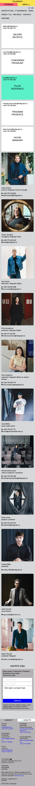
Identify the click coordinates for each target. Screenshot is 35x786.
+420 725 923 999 (9, 287)
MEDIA (30, 11)
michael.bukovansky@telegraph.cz (15, 103)
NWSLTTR (27, 720)
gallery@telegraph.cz (10, 26)
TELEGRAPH (17, 1)
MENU (25, 4)
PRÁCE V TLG (6, 15)
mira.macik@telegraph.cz (12, 289)
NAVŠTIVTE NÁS (7, 11)
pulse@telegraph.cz (10, 78)
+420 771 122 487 (9, 334)
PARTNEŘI (5, 18)
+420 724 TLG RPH (7, 729)
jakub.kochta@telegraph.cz (12, 129)
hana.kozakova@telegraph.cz (13, 385)
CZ (29, 8)
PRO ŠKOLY (17, 15)
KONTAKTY (27, 15)
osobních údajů (7, 706)
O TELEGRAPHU (21, 11)
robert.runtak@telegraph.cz (13, 659)
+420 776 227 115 (9, 429)
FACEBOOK (4, 766)
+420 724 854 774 (9, 28)
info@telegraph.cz (6, 727)
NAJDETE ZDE (19, 775)
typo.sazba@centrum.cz (11, 615)
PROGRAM (8, 4)
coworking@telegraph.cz (12, 52)
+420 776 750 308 (9, 105)
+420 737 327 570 (9, 523)
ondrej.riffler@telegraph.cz (12, 570)
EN (32, 8)
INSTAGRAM (5, 767)
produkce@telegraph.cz (11, 525)
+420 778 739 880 (9, 131)
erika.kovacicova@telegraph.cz (14, 336)
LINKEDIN (4, 769)
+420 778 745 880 (9, 54)
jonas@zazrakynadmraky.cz (13, 431)
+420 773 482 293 (9, 80)
